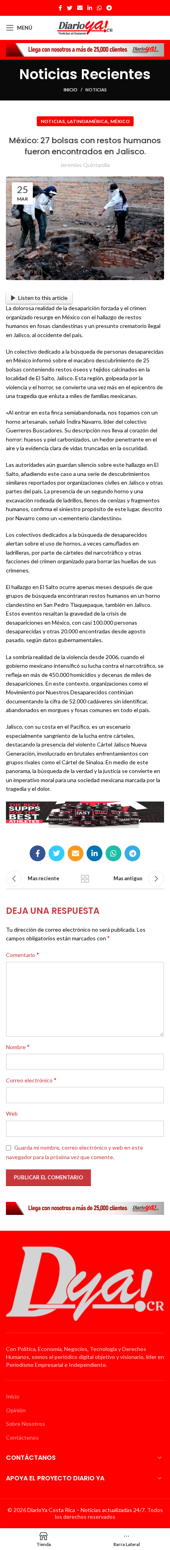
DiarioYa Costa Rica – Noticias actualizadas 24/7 (86, 1509)
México (120, 121)
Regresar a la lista (85, 879)
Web (12, 1113)
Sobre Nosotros (25, 1423)
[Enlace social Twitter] (69, 8)
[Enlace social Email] (80, 8)
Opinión (16, 1410)
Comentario (22, 954)
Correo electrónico (31, 1080)
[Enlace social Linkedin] (89, 8)
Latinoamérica (87, 121)
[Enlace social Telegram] (109, 8)
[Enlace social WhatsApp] (99, 8)
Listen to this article (43, 297)
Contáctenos (22, 1437)
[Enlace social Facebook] (60, 8)
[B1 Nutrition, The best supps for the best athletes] (85, 814)
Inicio (70, 89)
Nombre (18, 1046)
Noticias (96, 89)
